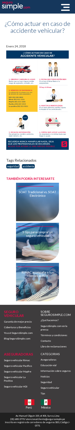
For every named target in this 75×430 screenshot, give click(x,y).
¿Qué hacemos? (50, 320)
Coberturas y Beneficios (17, 327)
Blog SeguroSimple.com (17, 338)
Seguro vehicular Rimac (17, 360)
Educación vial (48, 365)
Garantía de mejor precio (18, 321)
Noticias (45, 376)
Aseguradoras (48, 359)
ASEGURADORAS (18, 354)
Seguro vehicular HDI (15, 386)
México (46, 407)
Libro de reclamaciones (54, 346)
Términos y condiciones (54, 335)
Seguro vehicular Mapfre (17, 371)
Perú (29, 407)
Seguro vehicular (50, 387)
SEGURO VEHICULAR (14, 314)
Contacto (46, 340)
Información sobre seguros (56, 370)
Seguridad (46, 382)
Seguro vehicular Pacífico (18, 365)
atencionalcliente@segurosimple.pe (45, 419)
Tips (43, 393)
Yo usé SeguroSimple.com (18, 332)
